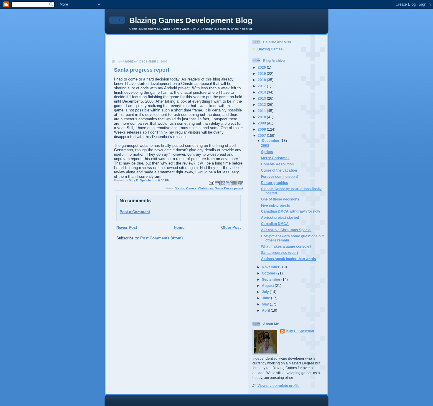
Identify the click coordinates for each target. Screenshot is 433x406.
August (268, 285)
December (271, 140)
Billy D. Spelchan (300, 331)
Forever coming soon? (280, 176)
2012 (262, 104)
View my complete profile (278, 385)
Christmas (205, 188)
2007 (262, 135)
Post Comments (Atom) (161, 238)
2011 (262, 111)
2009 (262, 123)
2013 (262, 98)
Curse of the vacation (279, 170)
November (271, 267)
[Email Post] (211, 182)
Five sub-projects (275, 205)
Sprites (267, 152)
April (266, 310)
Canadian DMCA (275, 224)
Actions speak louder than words (288, 259)
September (271, 279)
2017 (262, 86)
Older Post (231, 227)
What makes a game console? (286, 246)
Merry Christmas (275, 158)
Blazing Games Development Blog (190, 20)
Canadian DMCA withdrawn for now (290, 211)
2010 (262, 117)
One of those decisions (280, 199)
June (266, 298)
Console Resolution (277, 164)
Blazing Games (185, 188)
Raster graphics (274, 183)
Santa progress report (279, 252)
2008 (262, 129)
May (266, 304)
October (269, 273)
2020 (262, 67)
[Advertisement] (142, 50)
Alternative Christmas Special (286, 230)
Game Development (229, 188)
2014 (262, 92)
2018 (262, 80)
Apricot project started (280, 217)
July (266, 292)
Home (179, 227)
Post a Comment (135, 212)
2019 (262, 73)
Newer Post (126, 227)
